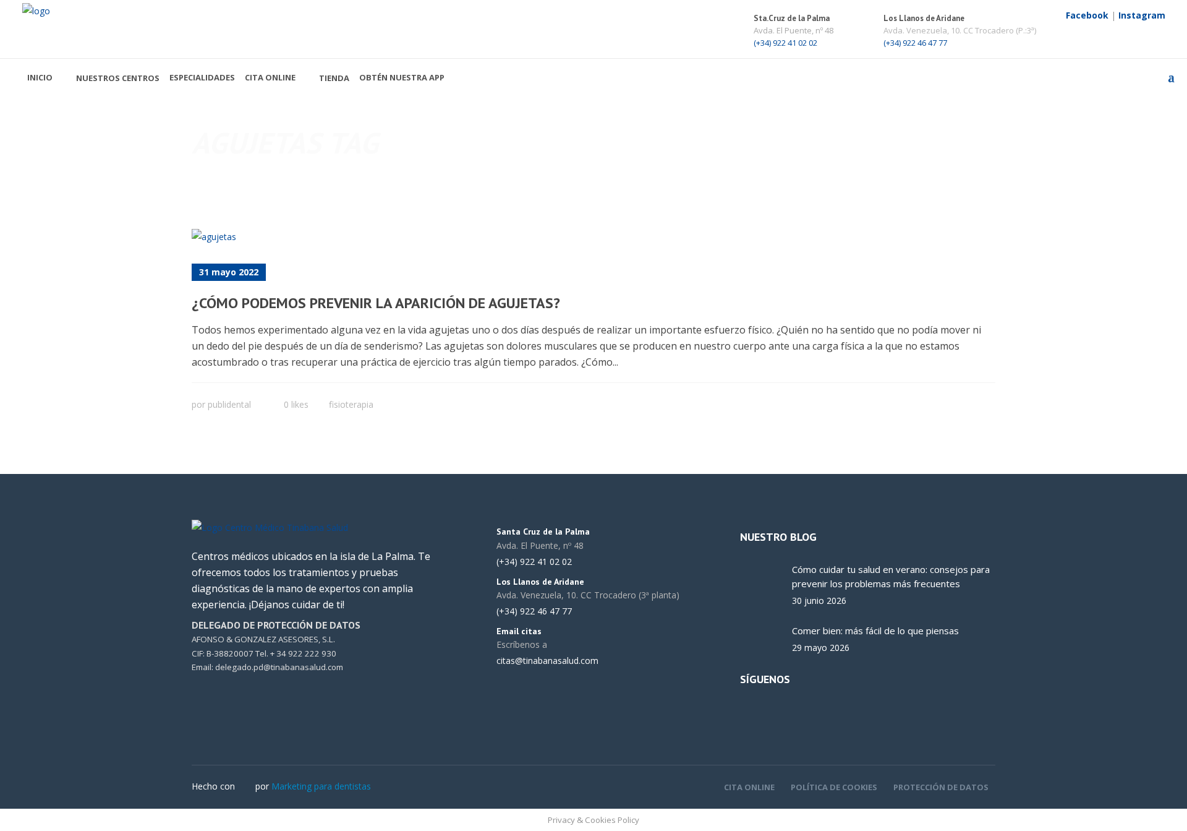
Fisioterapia (351, 404)
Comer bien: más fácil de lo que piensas (875, 630)
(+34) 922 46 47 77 (915, 43)
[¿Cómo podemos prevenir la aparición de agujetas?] (214, 236)
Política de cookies (834, 787)
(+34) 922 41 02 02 (785, 43)
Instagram (1141, 15)
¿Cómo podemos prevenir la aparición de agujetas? (376, 302)
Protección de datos (941, 787)
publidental (229, 404)
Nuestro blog (778, 537)
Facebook (1087, 15)
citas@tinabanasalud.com (547, 661)
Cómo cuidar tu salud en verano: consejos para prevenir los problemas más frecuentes (891, 576)
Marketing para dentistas (321, 786)
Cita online (749, 787)
